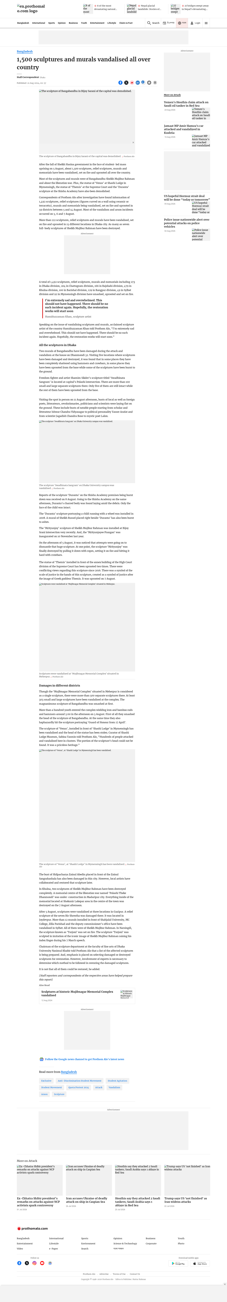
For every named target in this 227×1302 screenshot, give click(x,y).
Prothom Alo (89, 1274)
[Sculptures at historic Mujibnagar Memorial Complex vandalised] (126, 994)
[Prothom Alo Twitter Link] (28, 1263)
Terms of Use (119, 1274)
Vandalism (114, 1087)
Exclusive (46, 1080)
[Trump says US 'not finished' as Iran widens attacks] (187, 1180)
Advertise (104, 1274)
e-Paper (53, 1248)
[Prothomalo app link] (178, 1264)
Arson (44, 1094)
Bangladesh (23, 23)
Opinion (62, 23)
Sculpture (59, 1094)
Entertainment (97, 23)
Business (73, 23)
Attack (98, 1087)
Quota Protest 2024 (78, 1087)
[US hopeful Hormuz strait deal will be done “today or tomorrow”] (201, 207)
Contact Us (135, 1274)
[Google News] (50, 1263)
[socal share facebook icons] (121, 84)
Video (20, 1248)
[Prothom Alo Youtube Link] (43, 1263)
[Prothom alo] (32, 9)
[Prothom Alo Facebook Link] (20, 1263)
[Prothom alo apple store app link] (200, 1264)
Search (84, 1248)
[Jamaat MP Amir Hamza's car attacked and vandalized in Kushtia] (201, 141)
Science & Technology (125, 1243)
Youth (84, 23)
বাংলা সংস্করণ (119, 1248)
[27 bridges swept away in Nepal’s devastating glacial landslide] (176, 9)
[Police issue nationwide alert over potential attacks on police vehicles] (201, 235)
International (38, 23)
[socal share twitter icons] (127, 84)
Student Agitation (117, 1080)
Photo (181, 1243)
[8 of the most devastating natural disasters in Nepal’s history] (88, 9)
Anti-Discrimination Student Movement (79, 1080)
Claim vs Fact (125, 23)
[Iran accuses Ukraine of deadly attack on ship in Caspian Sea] (89, 1180)
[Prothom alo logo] (32, 1229)
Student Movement (51, 1087)
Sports (51, 23)
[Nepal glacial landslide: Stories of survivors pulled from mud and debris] (132, 9)
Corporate (151, 1243)
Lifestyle (111, 23)
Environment (88, 1243)
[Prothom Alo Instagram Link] (36, 1263)
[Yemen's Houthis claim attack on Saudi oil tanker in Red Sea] (201, 114)
